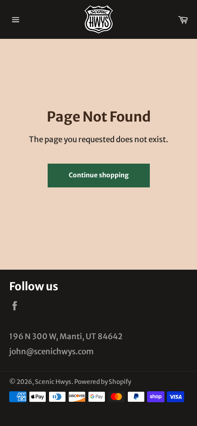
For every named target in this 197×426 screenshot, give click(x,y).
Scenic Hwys (53, 382)
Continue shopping (99, 175)
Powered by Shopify (102, 382)
